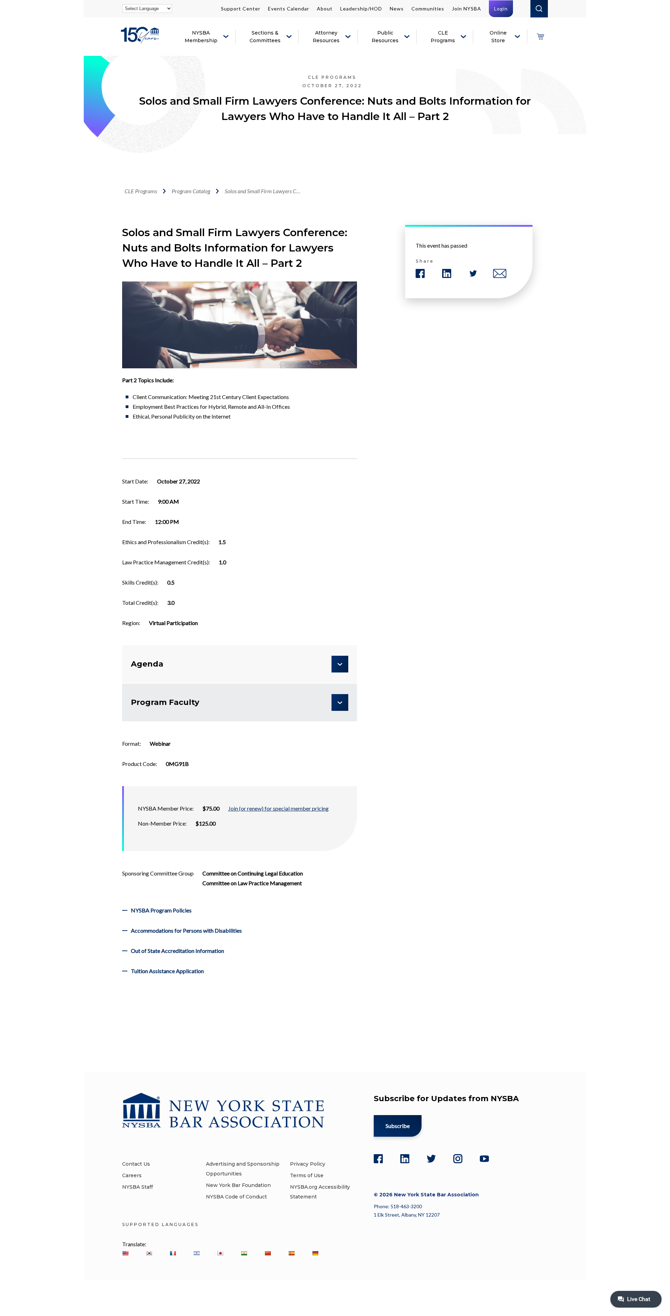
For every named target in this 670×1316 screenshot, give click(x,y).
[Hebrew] (196, 1253)
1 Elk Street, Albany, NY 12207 (407, 1215)
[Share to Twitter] (473, 273)
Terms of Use (306, 1175)
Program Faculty (165, 702)
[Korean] (149, 1253)
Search (539, 8)
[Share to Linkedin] (446, 273)
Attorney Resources (326, 37)
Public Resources (385, 37)
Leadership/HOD (361, 9)
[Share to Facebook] (420, 273)
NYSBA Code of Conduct (236, 1197)
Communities (427, 9)
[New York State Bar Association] (141, 40)
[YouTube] (484, 1158)
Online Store (498, 37)
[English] (125, 1253)
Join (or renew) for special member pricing (278, 808)
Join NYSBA (466, 9)
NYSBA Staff (137, 1187)
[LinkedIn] (404, 1158)
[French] (173, 1253)
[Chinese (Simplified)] (268, 1253)
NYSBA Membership (201, 37)
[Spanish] (291, 1253)
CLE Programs (443, 37)
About (325, 9)
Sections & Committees (265, 37)
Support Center (240, 9)
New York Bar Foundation (238, 1185)
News (397, 9)
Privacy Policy (307, 1164)
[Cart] (540, 36)
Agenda (147, 664)
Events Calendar (288, 9)
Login (501, 9)
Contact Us (136, 1164)
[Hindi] (244, 1253)
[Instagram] (457, 1158)
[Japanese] (220, 1253)
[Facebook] (378, 1158)
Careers (132, 1175)
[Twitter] (431, 1158)
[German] (315, 1253)
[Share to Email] (499, 273)
